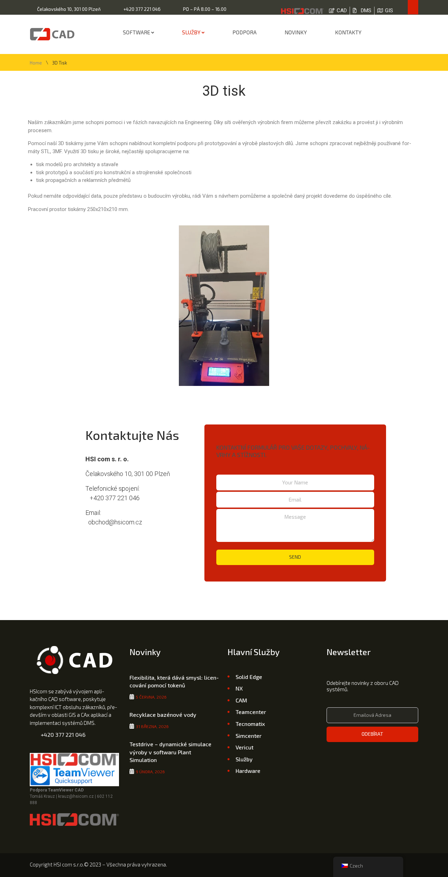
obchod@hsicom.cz (113, 522)
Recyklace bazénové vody (163, 714)
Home (36, 63)
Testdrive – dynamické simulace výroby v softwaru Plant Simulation (170, 752)
